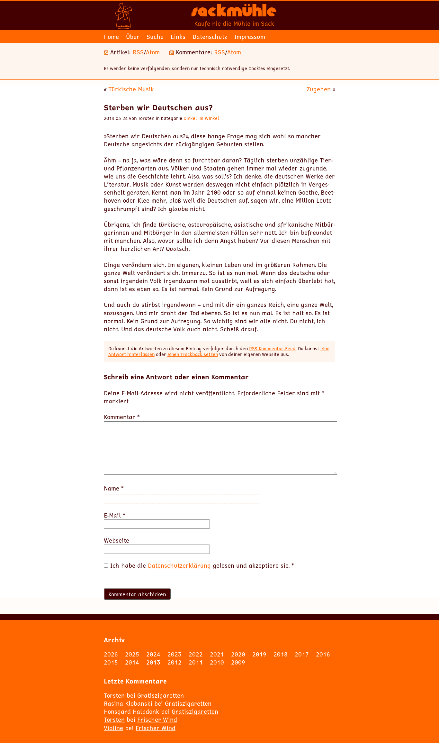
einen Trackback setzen (192, 354)
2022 (196, 654)
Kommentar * (122, 417)
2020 (238, 654)
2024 (153, 654)
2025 (132, 654)
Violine (113, 728)
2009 (238, 662)
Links (178, 36)
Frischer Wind (157, 719)
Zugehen (319, 89)
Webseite (116, 541)
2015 (111, 662)
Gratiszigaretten (160, 695)
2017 (302, 654)
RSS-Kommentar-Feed (272, 348)
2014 (132, 662)
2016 (323, 654)
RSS (138, 52)
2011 (196, 662)
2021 (217, 654)
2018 (280, 654)
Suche (155, 36)
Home (111, 36)
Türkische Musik (131, 89)
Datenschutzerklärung (179, 565)
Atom (153, 52)
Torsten (114, 695)
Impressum (249, 36)
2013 (153, 662)
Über (132, 36)
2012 (174, 662)
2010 (217, 662)
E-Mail (114, 515)
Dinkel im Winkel (201, 118)
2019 (259, 654)
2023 (174, 654)
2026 (111, 654)
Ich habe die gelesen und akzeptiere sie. (202, 566)
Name (114, 488)
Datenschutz (210, 36)
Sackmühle (234, 13)
